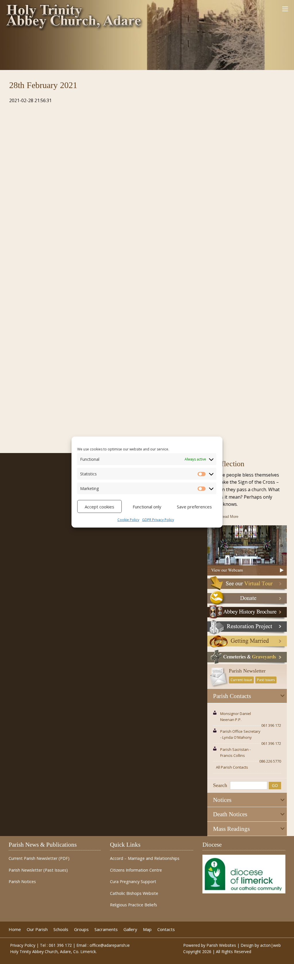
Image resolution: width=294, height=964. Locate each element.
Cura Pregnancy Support (133, 882)
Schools (60, 929)
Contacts (166, 929)
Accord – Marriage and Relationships (144, 858)
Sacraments (106, 929)
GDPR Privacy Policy (158, 519)
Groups (81, 929)
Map (147, 929)
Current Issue (241, 679)
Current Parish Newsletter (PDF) (39, 858)
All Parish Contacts (232, 767)
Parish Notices (22, 882)
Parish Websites (221, 945)
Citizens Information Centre (136, 870)
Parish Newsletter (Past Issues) (38, 870)
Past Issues (266, 679)
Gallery (130, 929)
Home (15, 929)
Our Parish (37, 929)
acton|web (270, 945)
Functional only (147, 506)
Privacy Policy (22, 945)
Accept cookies (99, 506)
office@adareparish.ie (110, 945)
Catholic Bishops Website (134, 893)
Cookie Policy (128, 519)
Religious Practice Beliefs (133, 905)
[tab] (247, 696)
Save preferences (194, 506)
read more (229, 516)
